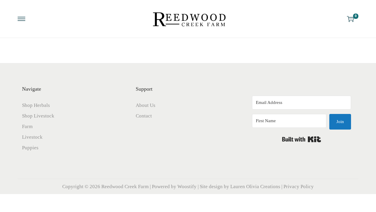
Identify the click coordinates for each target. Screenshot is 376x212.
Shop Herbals (36, 105)
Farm (27, 126)
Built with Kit (301, 139)
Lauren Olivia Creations (255, 186)
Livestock (32, 137)
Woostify (187, 186)
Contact (144, 116)
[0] (350, 18)
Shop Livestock (38, 116)
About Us (145, 105)
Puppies (30, 147)
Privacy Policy (298, 186)
